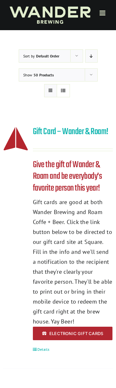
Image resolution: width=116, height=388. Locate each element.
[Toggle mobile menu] (103, 13)
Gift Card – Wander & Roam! (70, 132)
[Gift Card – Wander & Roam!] (15, 138)
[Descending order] (91, 56)
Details (43, 349)
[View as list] (63, 90)
